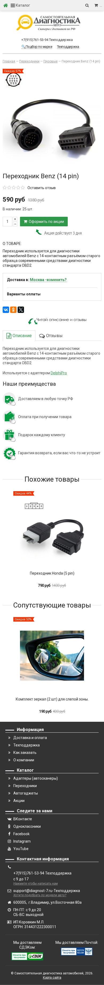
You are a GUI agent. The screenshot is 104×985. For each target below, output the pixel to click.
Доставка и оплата (30, 738)
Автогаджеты (25, 793)
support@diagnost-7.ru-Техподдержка (46, 891)
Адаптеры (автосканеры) (35, 778)
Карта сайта (52, 977)
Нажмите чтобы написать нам (35, 883)
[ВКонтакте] (6, 310)
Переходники (25, 786)
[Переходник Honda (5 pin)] (52, 529)
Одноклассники (27, 826)
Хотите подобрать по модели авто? (39, 895)
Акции (19, 801)
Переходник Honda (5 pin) (52, 573)
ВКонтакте (22, 819)
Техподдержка (26, 745)
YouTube (21, 849)
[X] (21, 310)
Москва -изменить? (48, 280)
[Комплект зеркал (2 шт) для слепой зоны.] (52, 655)
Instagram (22, 841)
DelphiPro (59, 373)
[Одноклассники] (13, 310)
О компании (23, 760)
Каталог (22, 5)
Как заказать (25, 752)
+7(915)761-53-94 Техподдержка (47, 40)
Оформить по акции (45, 221)
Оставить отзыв (41, 188)
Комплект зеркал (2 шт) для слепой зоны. (52, 699)
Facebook (21, 834)
